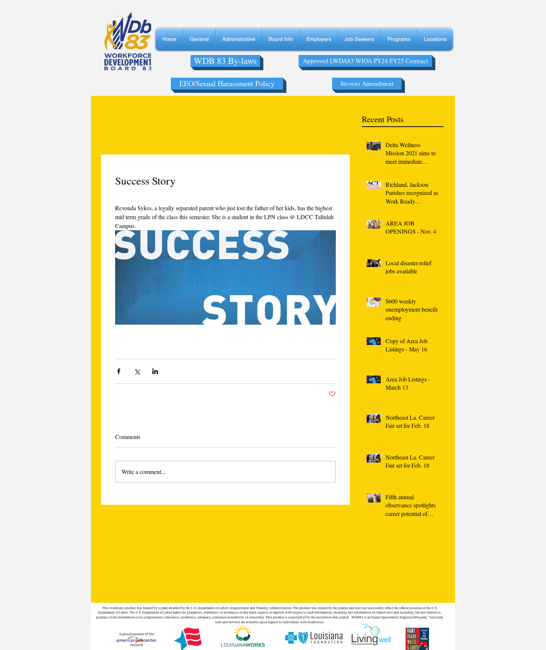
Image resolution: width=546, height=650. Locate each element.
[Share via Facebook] (118, 371)
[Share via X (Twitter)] (136, 371)
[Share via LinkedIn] (155, 371)
